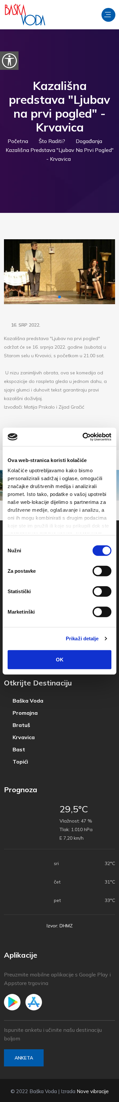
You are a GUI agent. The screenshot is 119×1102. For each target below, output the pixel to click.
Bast (18, 749)
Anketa (24, 1058)
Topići (19, 762)
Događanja (89, 141)
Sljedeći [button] (104, 271)
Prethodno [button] (14, 271)
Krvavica (23, 737)
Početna (18, 141)
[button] (59, 297)
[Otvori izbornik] (108, 15)
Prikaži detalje (82, 638)
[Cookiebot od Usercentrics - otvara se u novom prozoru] (84, 437)
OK (59, 659)
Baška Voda (27, 701)
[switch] (102, 571)
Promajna (24, 713)
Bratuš (20, 725)
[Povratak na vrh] (99, 1095)
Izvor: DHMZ (60, 926)
